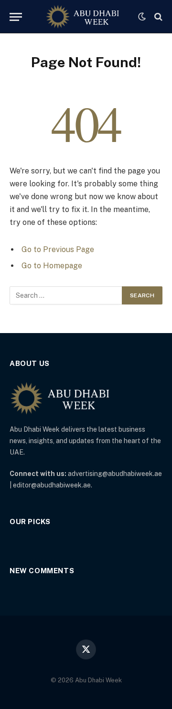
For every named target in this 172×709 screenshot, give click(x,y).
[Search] (157, 17)
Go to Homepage (52, 265)
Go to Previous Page (58, 249)
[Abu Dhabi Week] (82, 16)
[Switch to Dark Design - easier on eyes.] (142, 16)
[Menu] (16, 17)
